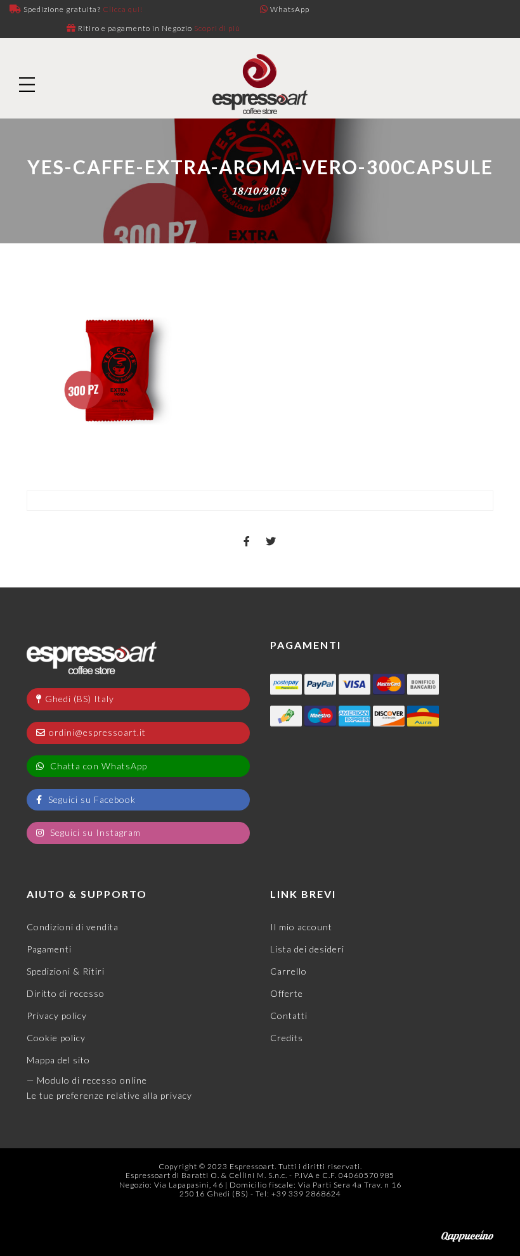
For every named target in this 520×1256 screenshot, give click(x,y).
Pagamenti (49, 949)
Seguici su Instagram (94, 832)
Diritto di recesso (66, 993)
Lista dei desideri (307, 949)
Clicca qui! (123, 9)
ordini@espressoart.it (97, 732)
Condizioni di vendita (73, 926)
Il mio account (301, 926)
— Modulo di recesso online (87, 1080)
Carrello (288, 971)
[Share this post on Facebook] (247, 530)
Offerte (286, 993)
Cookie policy (56, 1037)
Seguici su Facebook (91, 799)
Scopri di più (217, 28)
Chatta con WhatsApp (97, 765)
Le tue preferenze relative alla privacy (109, 1095)
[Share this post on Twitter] (271, 530)
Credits (286, 1037)
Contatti (289, 1015)
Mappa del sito (58, 1059)
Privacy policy (57, 1015)
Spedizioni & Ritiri (66, 971)
